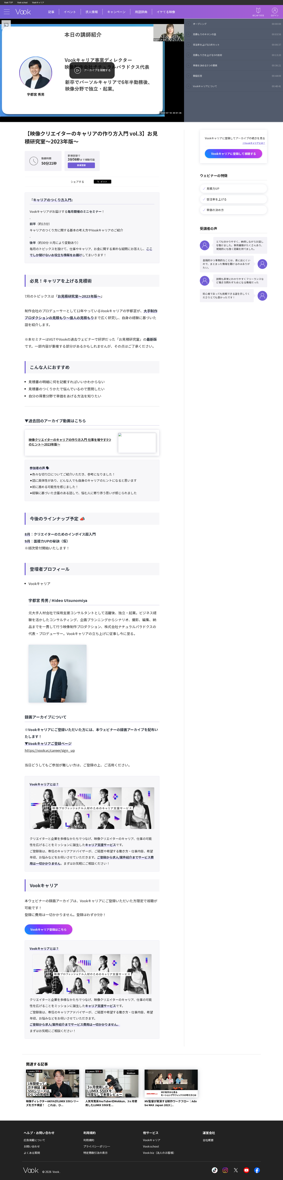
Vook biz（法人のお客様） (159, 1153)
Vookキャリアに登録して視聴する (233, 154)
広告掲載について (34, 1140)
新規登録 (81, 165)
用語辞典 (141, 11)
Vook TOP (8, 2)
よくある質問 (32, 1153)
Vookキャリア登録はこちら (48, 929)
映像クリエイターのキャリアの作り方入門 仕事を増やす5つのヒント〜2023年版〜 (70, 441)
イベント (70, 11)
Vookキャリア (38, 2)
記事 (51, 11)
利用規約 (88, 1140)
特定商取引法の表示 (95, 1153)
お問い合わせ (32, 1146)
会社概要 (208, 1140)
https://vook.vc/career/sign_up (50, 750)
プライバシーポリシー (96, 1146)
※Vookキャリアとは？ (253, 143)
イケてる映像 (166, 11)
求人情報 (91, 11)
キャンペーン (116, 11)
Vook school (22, 2)
